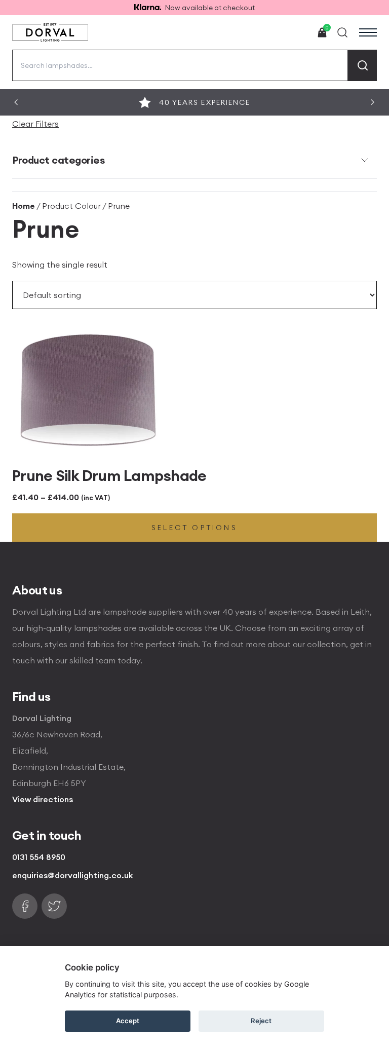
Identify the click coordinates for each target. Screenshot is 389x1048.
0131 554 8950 (38, 857)
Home (23, 206)
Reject (261, 1021)
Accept (127, 1021)
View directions (42, 799)
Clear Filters (35, 124)
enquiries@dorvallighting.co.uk (72, 875)
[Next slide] (373, 102)
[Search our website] (342, 32)
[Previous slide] (16, 102)
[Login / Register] (299, 32)
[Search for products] (362, 65)
